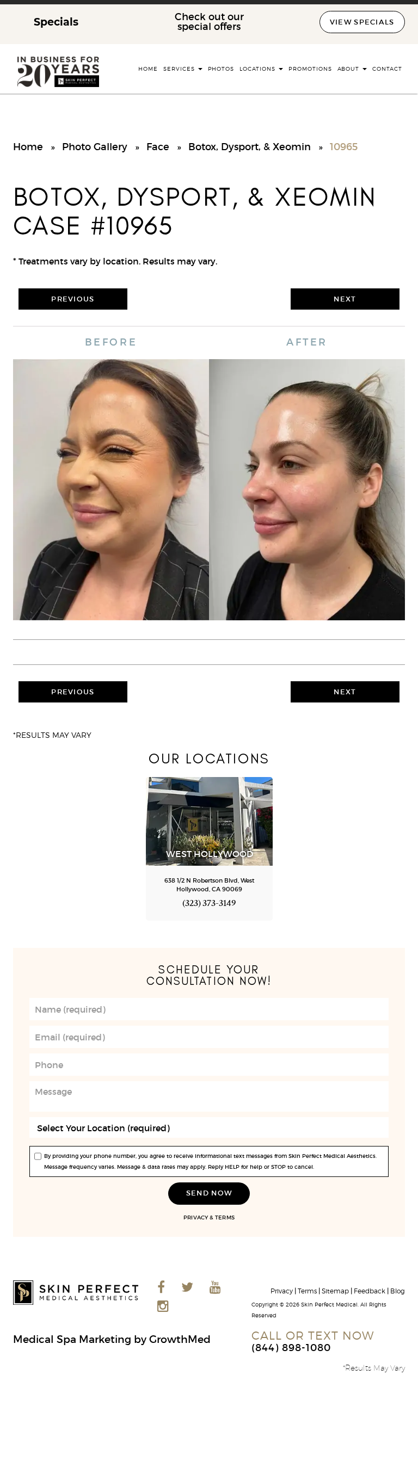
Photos (221, 69)
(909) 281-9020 (369, 904)
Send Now (209, 1193)
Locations (258, 69)
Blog (397, 1291)
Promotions (310, 69)
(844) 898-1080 (291, 1347)
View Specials (362, 22)
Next (345, 299)
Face (157, 147)
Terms (224, 1218)
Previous (72, 299)
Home (148, 69)
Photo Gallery (94, 147)
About (349, 69)
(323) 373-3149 (209, 904)
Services (180, 69)
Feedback (369, 1291)
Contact (387, 69)
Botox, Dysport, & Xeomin (249, 147)
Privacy (195, 1218)
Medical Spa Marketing (72, 1339)
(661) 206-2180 (50, 904)
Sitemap (335, 1291)
